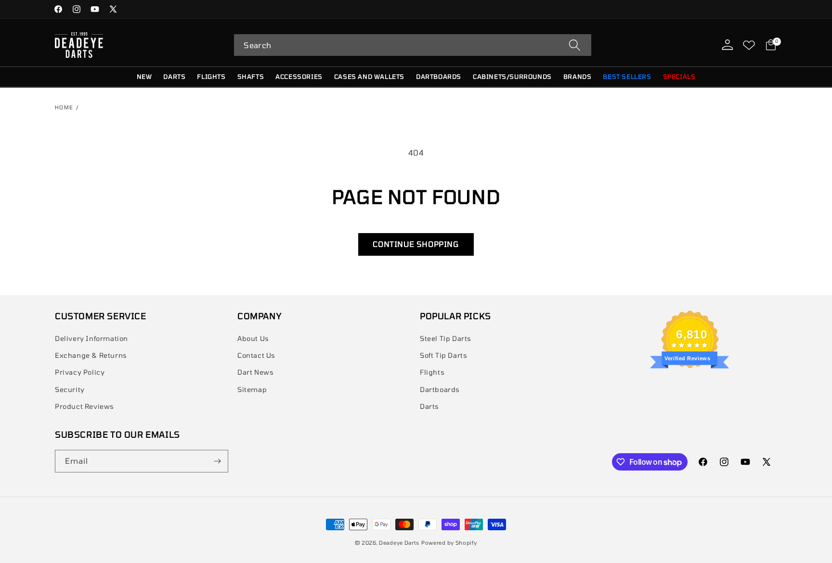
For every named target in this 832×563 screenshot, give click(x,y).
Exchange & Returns (91, 355)
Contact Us (256, 355)
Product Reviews (84, 406)
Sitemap (252, 389)
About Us (253, 338)
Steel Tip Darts (445, 338)
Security (70, 389)
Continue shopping (416, 244)
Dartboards (440, 389)
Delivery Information (91, 338)
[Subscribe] (217, 461)
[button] (413, 45)
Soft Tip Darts (443, 355)
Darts (429, 406)
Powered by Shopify (449, 542)
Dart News (255, 372)
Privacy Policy (79, 372)
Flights (432, 372)
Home (64, 107)
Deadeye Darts (399, 542)
